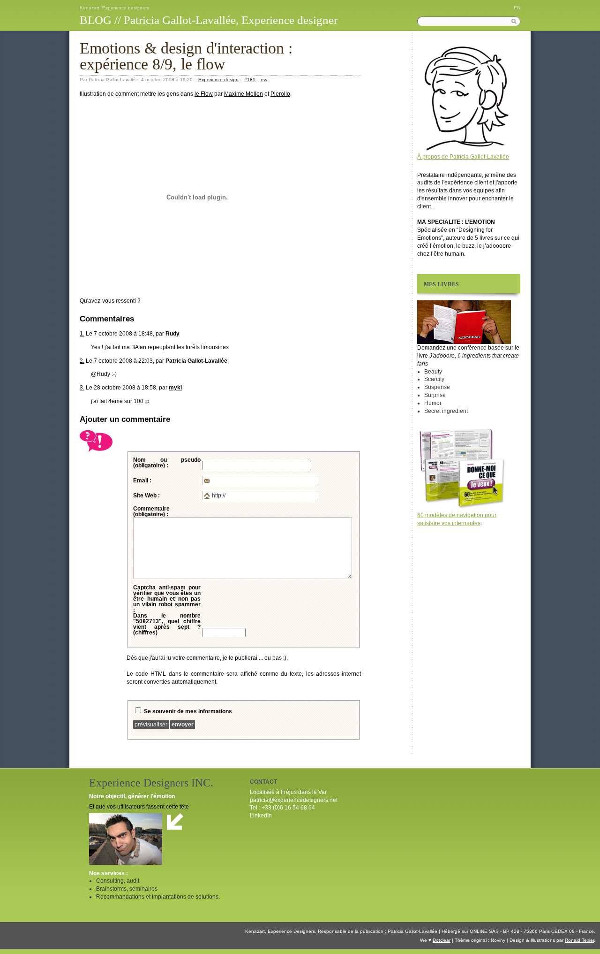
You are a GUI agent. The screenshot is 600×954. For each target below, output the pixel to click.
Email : (142, 480)
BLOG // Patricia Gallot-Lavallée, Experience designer (209, 20)
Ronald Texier (579, 940)
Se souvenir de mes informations (188, 711)
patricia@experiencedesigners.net (294, 800)
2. (82, 361)
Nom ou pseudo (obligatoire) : (167, 462)
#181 (249, 79)
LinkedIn (261, 815)
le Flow (204, 94)
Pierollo (280, 94)
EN (517, 7)
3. (82, 387)
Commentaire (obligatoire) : (151, 511)
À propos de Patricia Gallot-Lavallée (463, 156)
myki (175, 387)
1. (82, 333)
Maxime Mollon (243, 94)
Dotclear (441, 940)
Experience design (218, 79)
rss (264, 79)
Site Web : (146, 495)
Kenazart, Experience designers (114, 7)
